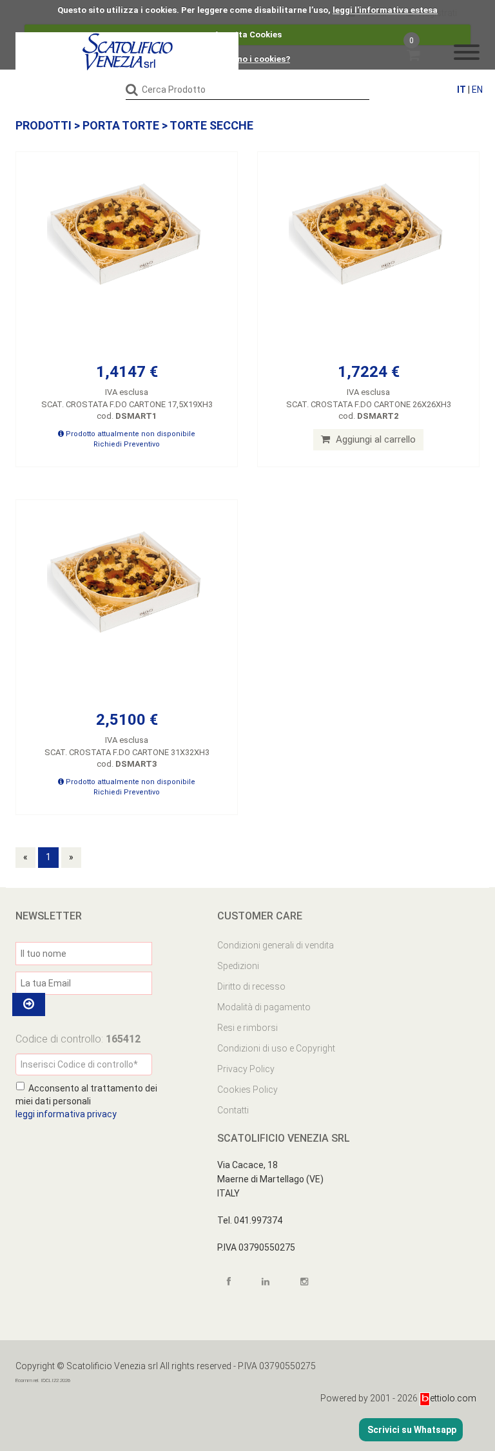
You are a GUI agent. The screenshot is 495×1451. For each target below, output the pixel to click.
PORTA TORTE (120, 125)
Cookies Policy (247, 1089)
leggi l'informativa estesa (385, 10)
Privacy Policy (246, 1069)
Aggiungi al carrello (374, 439)
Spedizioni (238, 966)
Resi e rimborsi (247, 1028)
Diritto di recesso (251, 986)
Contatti (233, 1110)
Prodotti (43, 125)
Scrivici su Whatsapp (410, 1430)
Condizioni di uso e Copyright (276, 1048)
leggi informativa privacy (66, 1114)
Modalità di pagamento (264, 1007)
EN (477, 89)
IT (461, 89)
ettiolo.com (453, 1398)
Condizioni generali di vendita (275, 945)
